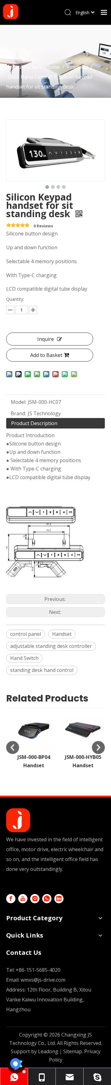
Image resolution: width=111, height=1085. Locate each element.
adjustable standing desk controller (51, 646)
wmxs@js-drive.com (43, 979)
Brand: (18, 413)
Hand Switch (24, 658)
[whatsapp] (46, 898)
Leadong (48, 1051)
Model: (18, 402)
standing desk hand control (41, 670)
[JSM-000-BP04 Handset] (30, 730)
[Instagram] (34, 898)
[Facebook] (10, 898)
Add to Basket (46, 355)
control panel (25, 634)
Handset (62, 634)
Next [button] (98, 747)
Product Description (34, 423)
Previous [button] (12, 747)
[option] (30, 739)
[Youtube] (22, 898)
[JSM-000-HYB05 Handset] (80, 730)
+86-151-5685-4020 (38, 970)
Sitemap (72, 1051)
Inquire (45, 339)
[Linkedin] (59, 898)
